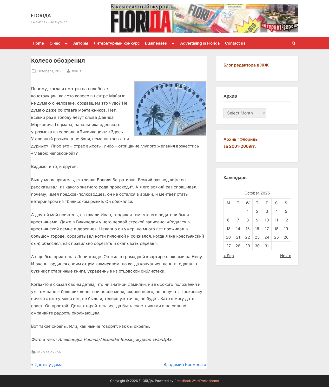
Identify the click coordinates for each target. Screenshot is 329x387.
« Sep (229, 255)
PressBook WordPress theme (196, 381)
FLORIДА (41, 15)
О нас (55, 43)
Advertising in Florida (200, 43)
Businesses (156, 43)
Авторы (80, 43)
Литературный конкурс (117, 43)
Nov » (285, 255)
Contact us (235, 43)
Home (38, 43)
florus (76, 71)
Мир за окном (49, 352)
